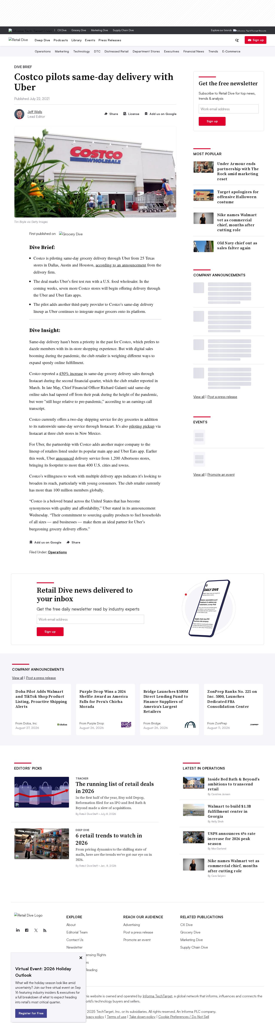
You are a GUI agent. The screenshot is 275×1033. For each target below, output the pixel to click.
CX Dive (62, 30)
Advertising (131, 925)
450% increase (71, 373)
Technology (81, 51)
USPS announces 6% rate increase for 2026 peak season (232, 838)
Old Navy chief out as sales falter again (237, 245)
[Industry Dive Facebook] (26, 930)
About (71, 925)
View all (199, 397)
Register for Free (31, 1013)
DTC (97, 51)
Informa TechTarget (157, 996)
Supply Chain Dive (123, 30)
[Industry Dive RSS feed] (44, 930)
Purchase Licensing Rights (86, 955)
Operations (43, 51)
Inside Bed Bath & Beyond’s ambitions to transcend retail (234, 784)
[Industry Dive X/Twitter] (35, 930)
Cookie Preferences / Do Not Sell (183, 1017)
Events (90, 40)
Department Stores (146, 51)
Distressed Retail (116, 51)
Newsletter (74, 947)
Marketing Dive (99, 30)
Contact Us (74, 940)
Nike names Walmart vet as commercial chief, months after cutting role (237, 222)
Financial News (193, 51)
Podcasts (61, 40)
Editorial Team (77, 932)
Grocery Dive (79, 30)
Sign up (258, 40)
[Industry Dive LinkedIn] (17, 930)
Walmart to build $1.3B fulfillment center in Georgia (229, 811)
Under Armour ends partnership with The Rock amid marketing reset (238, 171)
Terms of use (116, 1017)
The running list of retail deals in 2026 (115, 787)
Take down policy (142, 1017)
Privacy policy (93, 1017)
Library (77, 40)
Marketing (62, 51)
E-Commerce (231, 51)
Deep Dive (42, 40)
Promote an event (221, 474)
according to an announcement (121, 265)
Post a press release (222, 397)
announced (65, 458)
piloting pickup (141, 426)
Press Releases (110, 40)
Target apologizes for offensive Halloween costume (238, 196)
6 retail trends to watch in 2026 (109, 839)
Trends (213, 51)
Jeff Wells (35, 112)
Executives (171, 51)
